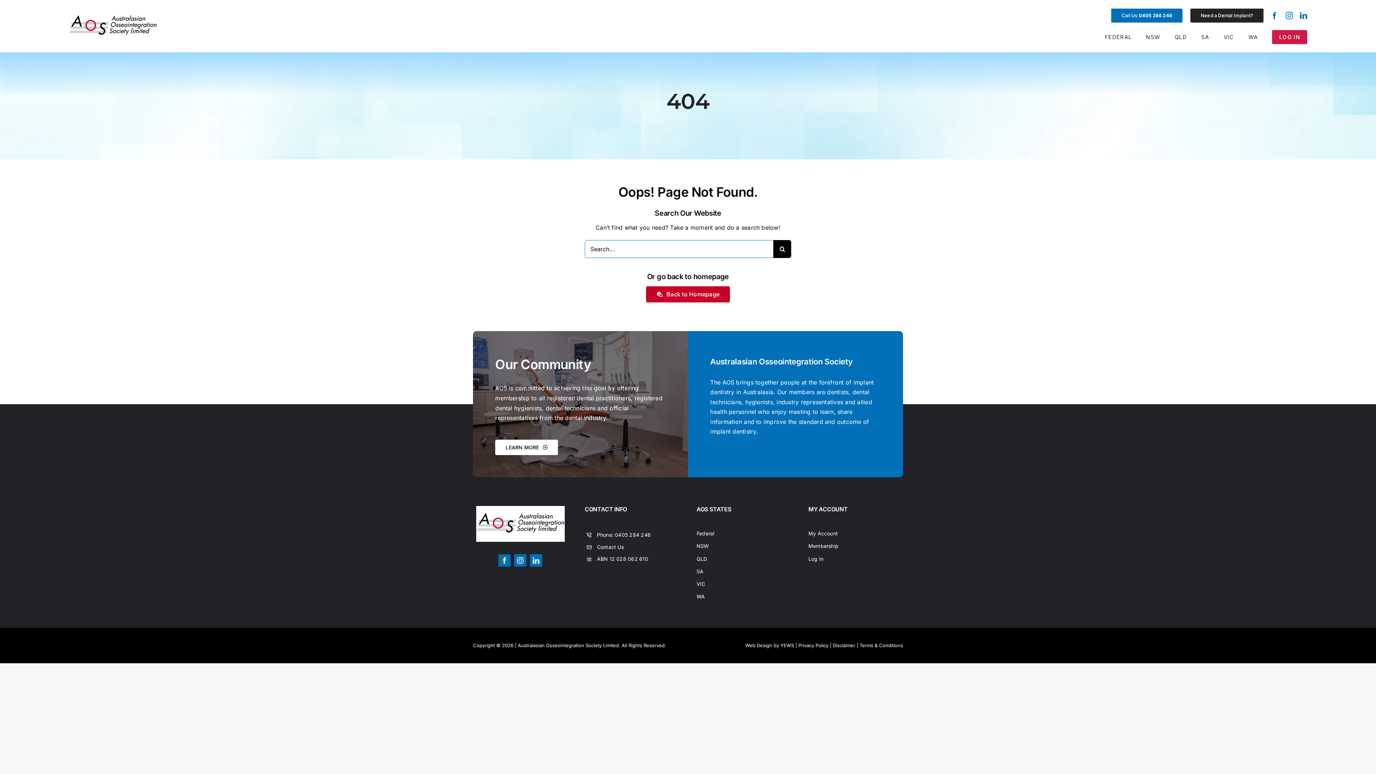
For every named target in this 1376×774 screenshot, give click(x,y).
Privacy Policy (813, 645)
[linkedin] (1303, 15)
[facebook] (1274, 15)
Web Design (758, 645)
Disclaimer (844, 645)
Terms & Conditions (881, 645)
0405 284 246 (633, 535)
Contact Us (610, 547)
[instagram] (1289, 15)
